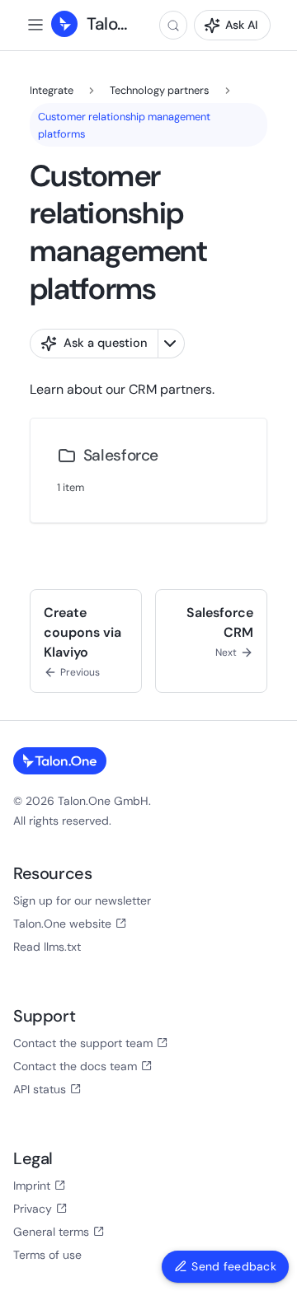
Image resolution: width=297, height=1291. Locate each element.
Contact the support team (83, 1043)
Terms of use (47, 1254)
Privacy (32, 1208)
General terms (51, 1231)
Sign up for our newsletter (82, 900)
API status (39, 1089)
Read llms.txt (47, 946)
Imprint (31, 1185)
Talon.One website (62, 923)
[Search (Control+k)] (173, 25)
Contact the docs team (75, 1066)
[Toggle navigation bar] (35, 25)
